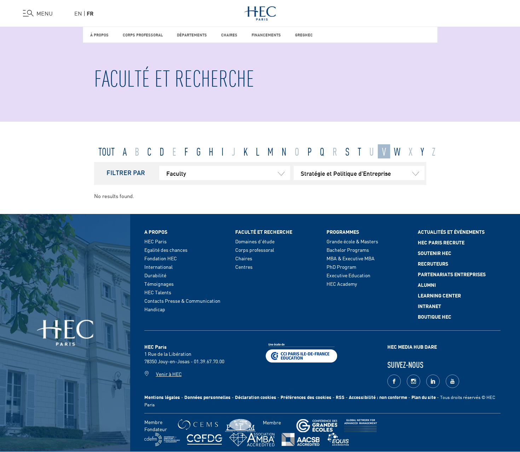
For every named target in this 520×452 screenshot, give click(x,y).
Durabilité (155, 275)
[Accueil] (260, 12)
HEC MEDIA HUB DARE (412, 346)
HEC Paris (155, 241)
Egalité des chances (165, 249)
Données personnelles (207, 397)
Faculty (176, 173)
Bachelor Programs (348, 249)
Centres (244, 266)
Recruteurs (433, 263)
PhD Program (341, 266)
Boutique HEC (434, 316)
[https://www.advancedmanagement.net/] (360, 425)
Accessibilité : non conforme (378, 397)
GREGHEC (304, 34)
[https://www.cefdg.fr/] (204, 439)
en (78, 13)
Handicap (154, 309)
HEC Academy (342, 283)
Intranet (429, 305)
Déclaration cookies (255, 397)
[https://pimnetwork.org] (240, 426)
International (158, 266)
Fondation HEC (160, 258)
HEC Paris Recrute (441, 242)
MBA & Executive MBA (351, 258)
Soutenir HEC (434, 252)
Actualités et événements (451, 231)
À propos (99, 34)
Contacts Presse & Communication (182, 300)
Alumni (427, 284)
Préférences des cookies (306, 397)
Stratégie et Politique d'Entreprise (346, 173)
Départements (192, 34)
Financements (266, 34)
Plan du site (423, 397)
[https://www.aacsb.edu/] (300, 439)
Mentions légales (162, 397)
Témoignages (159, 283)
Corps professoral (143, 34)
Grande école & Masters (352, 241)
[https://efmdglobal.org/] (338, 439)
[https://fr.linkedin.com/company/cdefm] (162, 439)
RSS (340, 397)
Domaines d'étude (255, 241)
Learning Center (439, 295)
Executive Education (348, 275)
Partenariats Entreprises (452, 274)
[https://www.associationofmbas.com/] (252, 439)
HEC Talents (157, 292)
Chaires (229, 34)
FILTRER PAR (125, 172)
